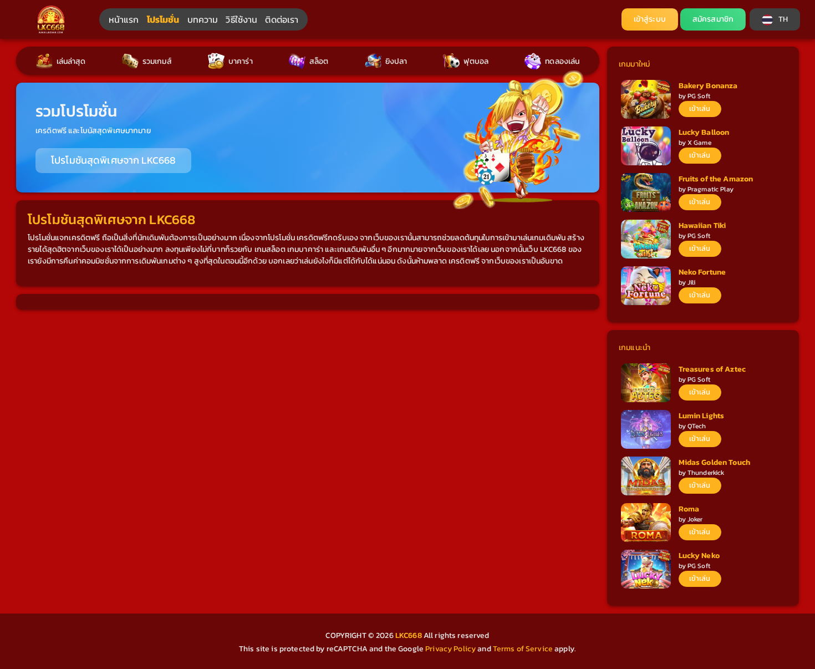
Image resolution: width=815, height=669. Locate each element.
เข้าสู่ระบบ (650, 19)
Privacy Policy (450, 649)
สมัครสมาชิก (712, 19)
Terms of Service (523, 649)
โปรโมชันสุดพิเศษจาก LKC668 (113, 160)
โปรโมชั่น (163, 19)
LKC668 (409, 635)
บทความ (202, 19)
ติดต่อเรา (281, 19)
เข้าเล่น (700, 108)
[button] (775, 19)
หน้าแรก (124, 19)
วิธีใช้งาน (241, 19)
